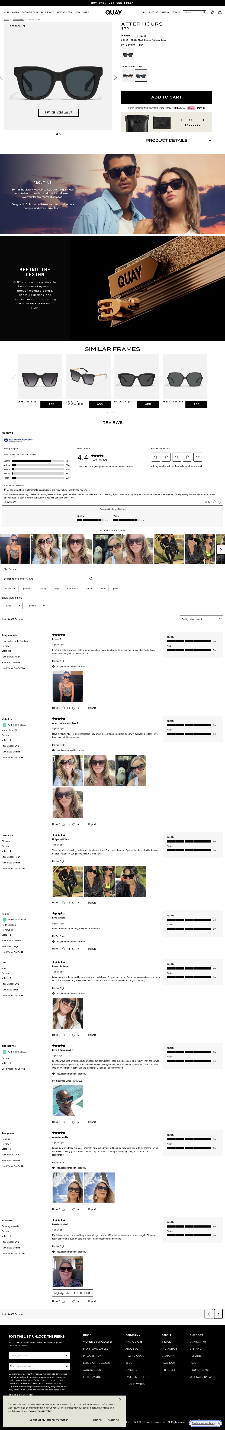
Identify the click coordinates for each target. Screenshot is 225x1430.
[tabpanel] (58, 76)
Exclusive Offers (137, 1376)
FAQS (193, 1362)
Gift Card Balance (203, 1376)
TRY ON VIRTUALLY (58, 113)
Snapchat (169, 1355)
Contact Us (198, 1341)
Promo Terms (199, 1369)
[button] (107, 412)
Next (115, 77)
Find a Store (134, 1341)
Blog (129, 1362)
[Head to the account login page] (212, 13)
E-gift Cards (92, 1376)
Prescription (92, 1355)
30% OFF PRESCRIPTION (112, 3)
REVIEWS (112, 423)
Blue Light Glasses (96, 1362)
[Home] (113, 12)
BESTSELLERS (18, 20)
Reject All (96, 1420)
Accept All (113, 1420)
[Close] (120, 1399)
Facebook (169, 1362)
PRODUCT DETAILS (167, 140)
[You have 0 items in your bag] (220, 13)
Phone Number (19, 1360)
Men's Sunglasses (95, 1348)
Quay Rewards (136, 1384)
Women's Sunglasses (98, 1341)
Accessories (92, 1369)
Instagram (169, 1348)
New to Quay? (135, 1355)
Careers (131, 1369)
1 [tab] (57, 134)
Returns (196, 1355)
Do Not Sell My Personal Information (49, 1420)
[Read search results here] (204, 12)
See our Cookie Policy (40, 1411)
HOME (6, 20)
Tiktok (166, 1341)
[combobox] (193, 12)
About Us (132, 1348)
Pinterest (168, 1369)
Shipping (196, 1348)
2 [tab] (60, 134)
